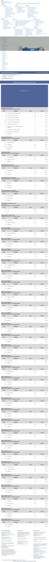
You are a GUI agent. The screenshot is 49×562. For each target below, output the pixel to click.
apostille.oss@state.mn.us (37, 550)
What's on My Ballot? (9, 10)
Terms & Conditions (23, 560)
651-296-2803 (40, 533)
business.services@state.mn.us (41, 547)
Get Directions (4, 544)
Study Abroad (14, 19)
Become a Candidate (21, 7)
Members (37, 23)
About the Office (35, 28)
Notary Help (6, 24)
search (3, 3)
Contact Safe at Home (21, 540)
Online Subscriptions (31, 10)
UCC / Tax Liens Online (32, 8)
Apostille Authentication (8, 27)
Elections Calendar (21, 11)
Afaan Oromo (6, 46)
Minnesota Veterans (29, 33)
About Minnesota (25, 28)
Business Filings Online (32, 7)
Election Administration (17, 6)
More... (7, 17)
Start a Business (31, 14)
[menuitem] (9, 11)
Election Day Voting (9, 8)
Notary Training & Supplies (8, 23)
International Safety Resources (20, 23)
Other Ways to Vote (9, 9)
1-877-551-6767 (41, 534)
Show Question (4, 204)
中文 (4, 44)
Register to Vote (8, 7)
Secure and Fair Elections (10, 14)
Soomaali (5, 40)
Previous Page (45, 72)
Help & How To (38, 24)
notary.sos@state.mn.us (42, 552)
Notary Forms (6, 26)
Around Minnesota (40, 31)
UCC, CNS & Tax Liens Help (33, 11)
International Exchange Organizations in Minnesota (24, 20)
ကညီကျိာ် (5, 49)
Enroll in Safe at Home (19, 30)
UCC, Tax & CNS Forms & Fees (33, 13)
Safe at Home (14, 28)
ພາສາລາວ (5, 45)
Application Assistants (19, 32)
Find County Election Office (10, 13)
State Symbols (28, 31)
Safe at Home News (18, 33)
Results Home (39, 72)
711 (9, 535)
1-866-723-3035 (25, 535)
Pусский (5, 43)
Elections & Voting (5, 6)
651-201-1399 (27, 534)
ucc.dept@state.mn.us (41, 551)
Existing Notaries (6, 21)
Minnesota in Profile (29, 29)
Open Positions (38, 20)
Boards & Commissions (35, 19)
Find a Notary (6, 20)
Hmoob (5, 39)
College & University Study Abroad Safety (22, 21)
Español (5, 38)
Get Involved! (8, 15)
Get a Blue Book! (29, 32)
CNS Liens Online (31, 9)
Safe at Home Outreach (19, 34)
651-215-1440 (8, 533)
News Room (39, 32)
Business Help (30, 15)
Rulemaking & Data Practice (41, 33)
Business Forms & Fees (32, 16)
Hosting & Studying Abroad (20, 24)
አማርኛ (5, 48)
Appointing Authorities (39, 22)
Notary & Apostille (2, 19)
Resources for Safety (19, 31)
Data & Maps (20, 9)
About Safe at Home (18, 29)
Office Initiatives (39, 30)
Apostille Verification (7, 28)
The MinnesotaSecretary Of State (6, 2)
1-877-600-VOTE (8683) (10, 534)
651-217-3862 (9, 538)
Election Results (8, 11)
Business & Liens (27, 6)
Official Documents (29, 34)
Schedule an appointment (37, 541)
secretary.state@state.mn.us (9, 541)
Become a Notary (7, 22)
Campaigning (20, 8)
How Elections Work (9, 16)
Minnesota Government (30, 30)
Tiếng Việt (5, 42)
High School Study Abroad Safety (21, 22)
